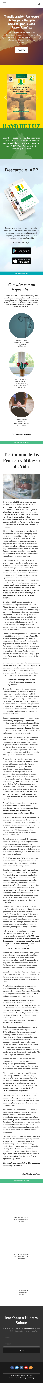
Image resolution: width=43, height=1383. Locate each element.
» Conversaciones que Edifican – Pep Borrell (21, 1256)
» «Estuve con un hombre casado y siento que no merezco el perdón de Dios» (21, 383)
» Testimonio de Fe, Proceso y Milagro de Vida (21, 1219)
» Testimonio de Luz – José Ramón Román (21, 1292)
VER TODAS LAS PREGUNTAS (21, 434)
